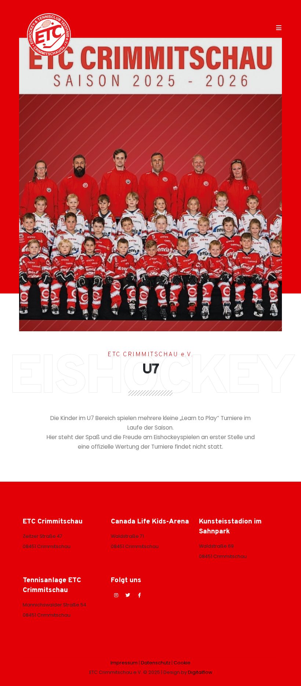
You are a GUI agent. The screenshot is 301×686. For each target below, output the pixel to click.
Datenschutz (155, 663)
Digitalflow (200, 672)
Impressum (124, 663)
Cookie (182, 663)
